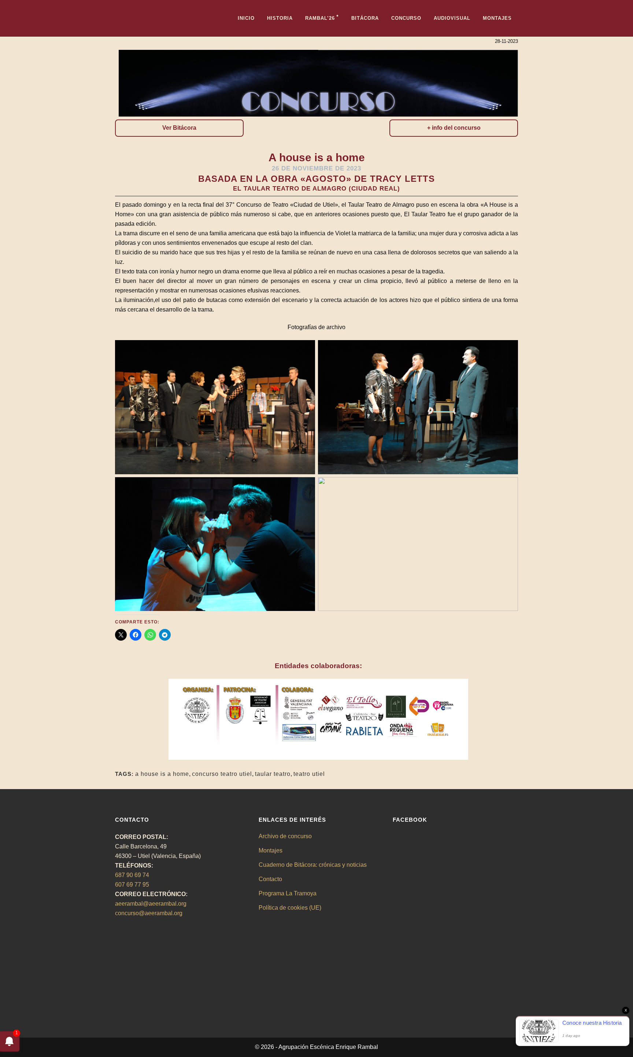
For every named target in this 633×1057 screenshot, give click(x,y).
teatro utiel (309, 774)
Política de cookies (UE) (290, 908)
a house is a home (162, 774)
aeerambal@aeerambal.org (150, 904)
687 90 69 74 (132, 875)
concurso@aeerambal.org (148, 913)
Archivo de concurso (285, 836)
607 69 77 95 (132, 884)
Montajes (270, 850)
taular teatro (272, 774)
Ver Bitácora (179, 128)
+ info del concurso (454, 128)
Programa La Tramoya (287, 893)
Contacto (270, 879)
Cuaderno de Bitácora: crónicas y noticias (313, 865)
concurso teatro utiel (222, 774)
